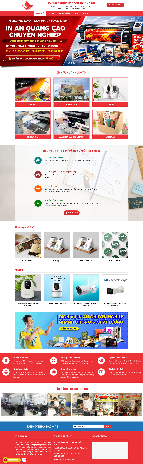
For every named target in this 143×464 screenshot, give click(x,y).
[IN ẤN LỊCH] (57, 245)
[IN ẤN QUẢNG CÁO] (86, 245)
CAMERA (110, 104)
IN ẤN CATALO (27, 261)
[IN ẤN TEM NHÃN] (115, 245)
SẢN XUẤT (110, 137)
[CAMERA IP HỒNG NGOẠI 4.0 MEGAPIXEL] (115, 288)
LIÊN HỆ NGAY (73, 213)
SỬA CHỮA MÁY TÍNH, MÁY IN (71, 137)
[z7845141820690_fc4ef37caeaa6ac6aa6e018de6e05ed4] (59, 404)
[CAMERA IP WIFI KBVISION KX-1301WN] (86, 288)
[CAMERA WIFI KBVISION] (57, 288)
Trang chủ (40, 13)
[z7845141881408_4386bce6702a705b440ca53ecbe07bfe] (130, 404)
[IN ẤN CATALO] (28, 245)
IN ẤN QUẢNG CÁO (86, 261)
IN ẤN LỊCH (57, 261)
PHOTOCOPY (32, 137)
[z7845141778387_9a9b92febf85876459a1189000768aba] (36, 404)
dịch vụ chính (64, 13)
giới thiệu (51, 13)
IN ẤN (32, 104)
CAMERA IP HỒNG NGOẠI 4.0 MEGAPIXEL (115, 304)
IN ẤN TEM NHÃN (115, 261)
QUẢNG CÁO (71, 104)
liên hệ (85, 13)
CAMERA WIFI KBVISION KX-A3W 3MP (28, 304)
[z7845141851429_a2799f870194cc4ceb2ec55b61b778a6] (83, 404)
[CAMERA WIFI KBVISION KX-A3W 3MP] (28, 288)
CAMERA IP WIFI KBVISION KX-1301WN (86, 304)
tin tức (76, 13)
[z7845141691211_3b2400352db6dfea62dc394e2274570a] (106, 404)
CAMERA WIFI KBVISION (57, 304)
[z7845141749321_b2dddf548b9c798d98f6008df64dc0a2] (13, 404)
